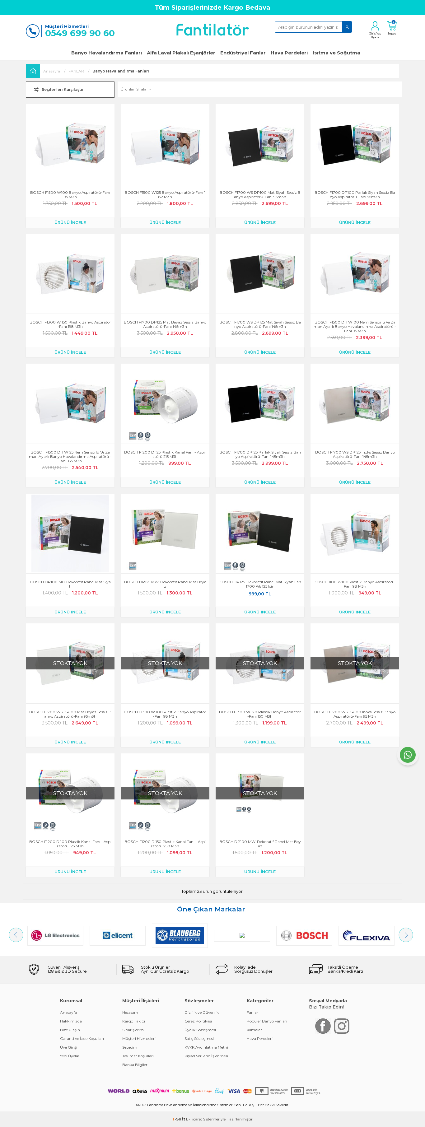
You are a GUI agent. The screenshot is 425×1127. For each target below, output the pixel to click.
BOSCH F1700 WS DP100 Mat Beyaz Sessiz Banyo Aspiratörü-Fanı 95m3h (70, 714)
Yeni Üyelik (69, 1056)
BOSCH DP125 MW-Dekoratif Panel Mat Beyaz (165, 584)
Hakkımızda (71, 1021)
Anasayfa (68, 1012)
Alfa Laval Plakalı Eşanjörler (181, 53)
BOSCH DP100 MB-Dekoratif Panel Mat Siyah (70, 584)
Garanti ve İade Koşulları (82, 1038)
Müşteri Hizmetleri (139, 1038)
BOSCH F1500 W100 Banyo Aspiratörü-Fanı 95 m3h (70, 194)
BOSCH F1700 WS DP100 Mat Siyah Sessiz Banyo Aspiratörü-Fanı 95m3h (260, 194)
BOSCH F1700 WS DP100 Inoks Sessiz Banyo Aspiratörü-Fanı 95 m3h (354, 714)
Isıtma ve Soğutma (336, 53)
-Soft (179, 1119)
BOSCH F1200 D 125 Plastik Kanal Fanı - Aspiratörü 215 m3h (165, 454)
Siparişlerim (133, 1029)
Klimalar (254, 1029)
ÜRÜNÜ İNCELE (70, 222)
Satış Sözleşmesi (199, 1038)
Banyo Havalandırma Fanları (106, 53)
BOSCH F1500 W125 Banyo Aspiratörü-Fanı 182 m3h (165, 194)
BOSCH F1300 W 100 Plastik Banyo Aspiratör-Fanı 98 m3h (165, 714)
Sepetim (129, 1047)
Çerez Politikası (198, 1021)
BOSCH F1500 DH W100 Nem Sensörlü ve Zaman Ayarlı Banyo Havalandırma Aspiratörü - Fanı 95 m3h (355, 326)
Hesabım (130, 1012)
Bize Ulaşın (70, 1029)
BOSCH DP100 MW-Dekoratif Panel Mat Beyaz (260, 844)
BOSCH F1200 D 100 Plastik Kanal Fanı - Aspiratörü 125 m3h (70, 844)
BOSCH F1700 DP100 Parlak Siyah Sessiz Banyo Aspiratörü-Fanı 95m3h (355, 194)
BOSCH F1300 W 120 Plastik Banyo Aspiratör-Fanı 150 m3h (260, 714)
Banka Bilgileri (135, 1064)
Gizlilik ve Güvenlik (201, 1012)
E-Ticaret (194, 1119)
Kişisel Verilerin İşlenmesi (206, 1056)
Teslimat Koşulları (138, 1056)
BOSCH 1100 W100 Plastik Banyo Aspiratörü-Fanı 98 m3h (355, 584)
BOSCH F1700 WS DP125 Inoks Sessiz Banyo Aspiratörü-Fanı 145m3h (355, 454)
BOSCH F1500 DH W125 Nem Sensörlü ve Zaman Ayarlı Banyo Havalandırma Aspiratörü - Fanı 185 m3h (70, 456)
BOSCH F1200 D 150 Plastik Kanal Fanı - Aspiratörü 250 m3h (165, 844)
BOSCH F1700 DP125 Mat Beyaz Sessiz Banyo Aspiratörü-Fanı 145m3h (165, 324)
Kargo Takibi (133, 1021)
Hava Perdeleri (289, 53)
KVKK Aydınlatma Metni (206, 1047)
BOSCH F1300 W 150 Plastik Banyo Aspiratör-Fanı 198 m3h (70, 324)
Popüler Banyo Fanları (267, 1021)
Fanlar (252, 1012)
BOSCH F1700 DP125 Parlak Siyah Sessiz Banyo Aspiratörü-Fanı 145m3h (260, 454)
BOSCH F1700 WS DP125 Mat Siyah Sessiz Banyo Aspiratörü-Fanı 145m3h (260, 324)
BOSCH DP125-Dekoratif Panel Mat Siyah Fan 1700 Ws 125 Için (260, 584)
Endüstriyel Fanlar (243, 53)
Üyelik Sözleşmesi (200, 1029)
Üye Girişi (68, 1047)
